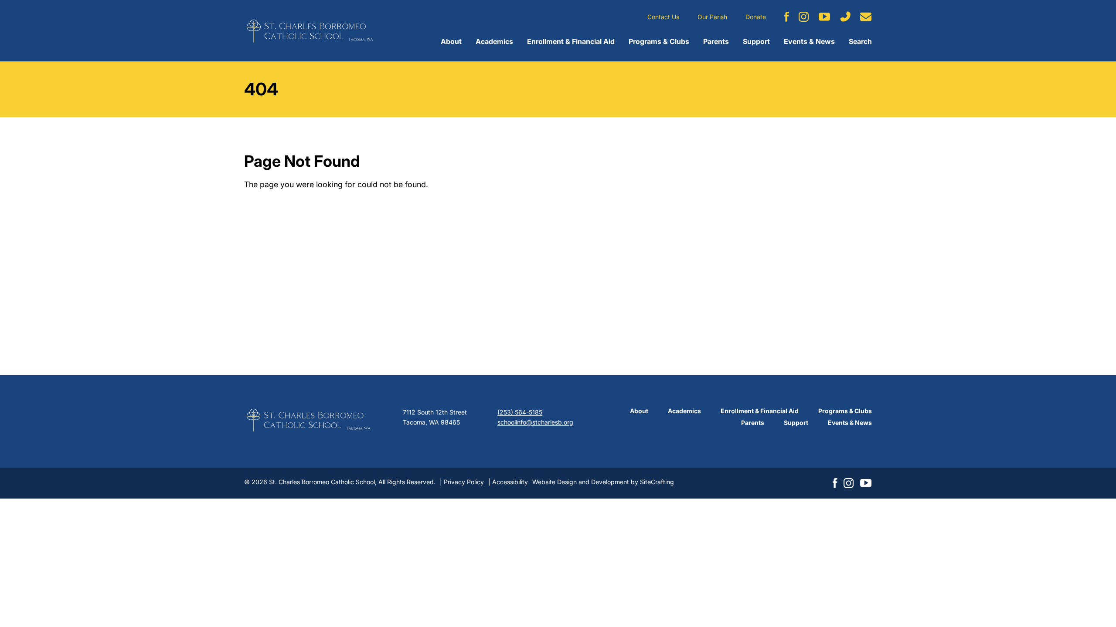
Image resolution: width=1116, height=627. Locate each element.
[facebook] (786, 17)
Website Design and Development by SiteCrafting (603, 481)
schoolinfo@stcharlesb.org (535, 422)
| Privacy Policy (462, 481)
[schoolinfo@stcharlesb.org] (866, 16)
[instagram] (804, 17)
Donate (755, 16)
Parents (716, 41)
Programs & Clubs (659, 41)
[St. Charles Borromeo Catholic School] (309, 31)
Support (756, 41)
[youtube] (824, 17)
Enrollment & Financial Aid (571, 41)
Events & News (809, 41)
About (451, 41)
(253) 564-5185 (519, 412)
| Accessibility (508, 481)
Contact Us (663, 16)
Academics (494, 41)
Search (860, 41)
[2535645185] (845, 16)
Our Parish (712, 16)
